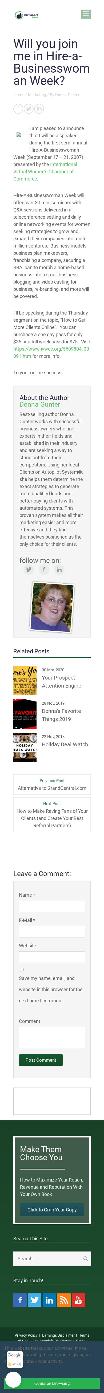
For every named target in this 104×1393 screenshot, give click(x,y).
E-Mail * (27, 920)
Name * (27, 895)
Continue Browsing (52, 1383)
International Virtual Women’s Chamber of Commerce (45, 172)
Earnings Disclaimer (58, 1335)
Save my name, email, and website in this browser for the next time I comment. (51, 989)
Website (27, 945)
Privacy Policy (26, 1335)
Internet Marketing (29, 94)
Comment (29, 1021)
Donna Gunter (67, 94)
